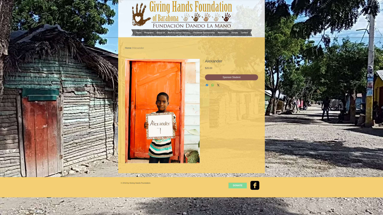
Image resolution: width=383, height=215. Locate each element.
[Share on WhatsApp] (212, 85)
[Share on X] (218, 85)
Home (128, 48)
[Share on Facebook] (207, 85)
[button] (149, 32)
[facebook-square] (254, 185)
